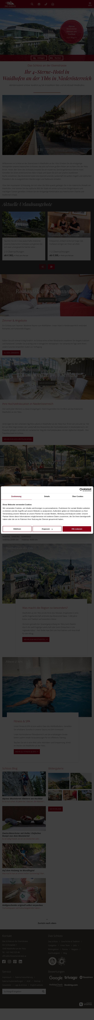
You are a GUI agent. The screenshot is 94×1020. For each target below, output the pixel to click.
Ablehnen (17, 529)
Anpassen (46, 529)
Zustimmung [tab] (16, 496)
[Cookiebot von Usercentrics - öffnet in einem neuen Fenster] (81, 489)
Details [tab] (47, 496)
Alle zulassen (77, 529)
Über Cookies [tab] (77, 496)
